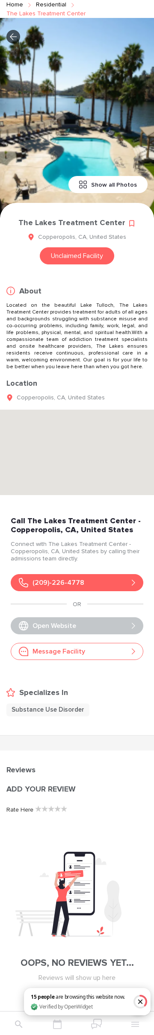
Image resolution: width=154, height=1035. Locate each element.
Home (14, 4)
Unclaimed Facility (77, 256)
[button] (13, 37)
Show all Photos (114, 184)
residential (51, 4)
